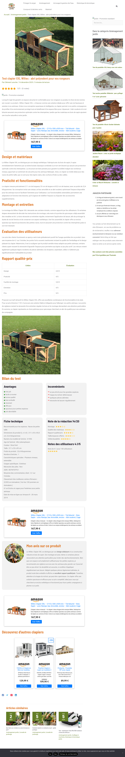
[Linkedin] (16, 695)
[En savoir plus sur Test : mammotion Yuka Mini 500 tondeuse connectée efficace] (71, 720)
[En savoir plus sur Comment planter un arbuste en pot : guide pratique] (44, 718)
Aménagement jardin (12, 732)
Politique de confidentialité (68, 754)
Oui (50, 754)
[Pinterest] (11, 695)
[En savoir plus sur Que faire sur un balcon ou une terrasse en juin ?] (18, 718)
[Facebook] (3, 695)
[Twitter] (7, 695)
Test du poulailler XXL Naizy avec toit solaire (107, 67)
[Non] (123, 753)
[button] (117, 6)
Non (55, 754)
